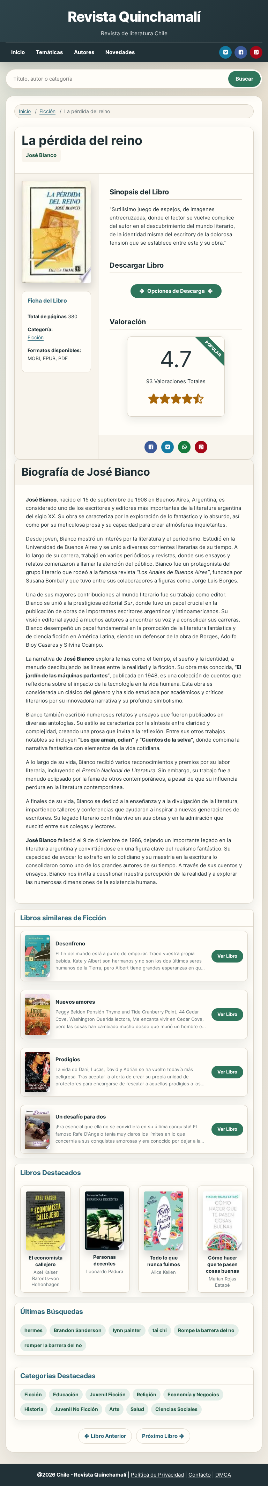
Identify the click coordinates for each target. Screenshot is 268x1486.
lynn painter (127, 1330)
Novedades (120, 52)
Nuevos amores (75, 1001)
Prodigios (67, 1059)
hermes (33, 1330)
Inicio (18, 52)
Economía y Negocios (193, 1394)
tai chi (159, 1330)
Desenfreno (70, 943)
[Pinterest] (256, 52)
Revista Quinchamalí (134, 16)
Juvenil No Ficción (76, 1409)
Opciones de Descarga (176, 291)
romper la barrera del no (53, 1345)
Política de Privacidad (157, 1474)
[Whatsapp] (184, 447)
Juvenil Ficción (108, 1394)
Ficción (47, 111)
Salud (137, 1409)
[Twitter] (225, 52)
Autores (84, 52)
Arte (114, 1409)
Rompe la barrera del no (206, 1330)
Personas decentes (104, 1260)
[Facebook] (240, 52)
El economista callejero (45, 1261)
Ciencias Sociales (176, 1409)
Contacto (199, 1474)
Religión (146, 1394)
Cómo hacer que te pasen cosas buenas (222, 1264)
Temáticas (49, 52)
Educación (66, 1394)
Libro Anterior (108, 1436)
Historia (33, 1409)
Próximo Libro (160, 1436)
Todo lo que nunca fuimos (163, 1261)
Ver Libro (227, 956)
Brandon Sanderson (78, 1330)
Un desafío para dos (80, 1116)
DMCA (223, 1474)
